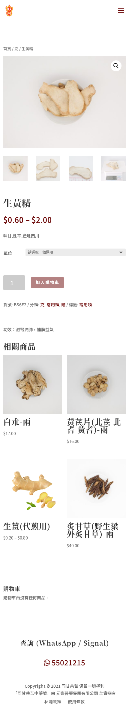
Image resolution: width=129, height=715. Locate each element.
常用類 (52, 304)
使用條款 (76, 701)
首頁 (7, 48)
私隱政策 (52, 701)
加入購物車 (47, 282)
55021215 (67, 662)
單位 (8, 253)
